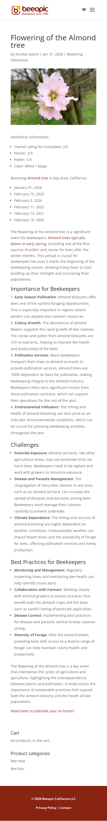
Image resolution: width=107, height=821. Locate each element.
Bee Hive (18, 761)
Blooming (75, 54)
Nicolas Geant (27, 54)
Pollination (19, 60)
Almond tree (37, 178)
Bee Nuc (18, 768)
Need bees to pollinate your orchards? (42, 711)
